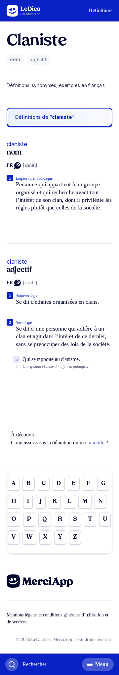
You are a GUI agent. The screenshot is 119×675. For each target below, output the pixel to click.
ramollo (96, 442)
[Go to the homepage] (24, 11)
